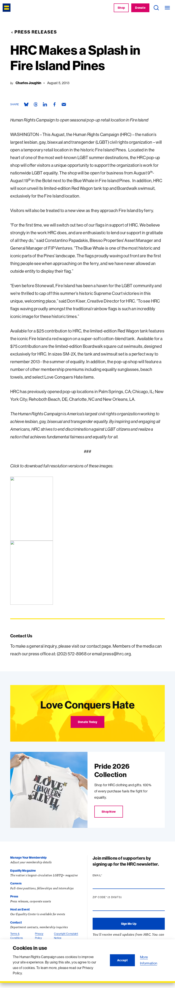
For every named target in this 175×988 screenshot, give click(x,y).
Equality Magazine (23, 870)
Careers (16, 883)
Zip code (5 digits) (115, 897)
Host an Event (20, 909)
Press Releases (36, 32)
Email (106, 875)
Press (14, 896)
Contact (16, 922)
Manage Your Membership (28, 857)
